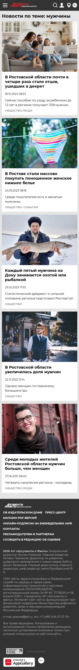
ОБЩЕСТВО (13, 304)
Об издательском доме (22, 512)
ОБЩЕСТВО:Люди (18, 110)
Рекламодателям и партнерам (28, 534)
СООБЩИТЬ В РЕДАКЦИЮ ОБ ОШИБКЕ (31, 539)
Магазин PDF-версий (20, 518)
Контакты (11, 529)
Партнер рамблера (36, 651)
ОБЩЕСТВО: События (21, 207)
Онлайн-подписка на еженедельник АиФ (37, 523)
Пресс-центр (55, 512)
